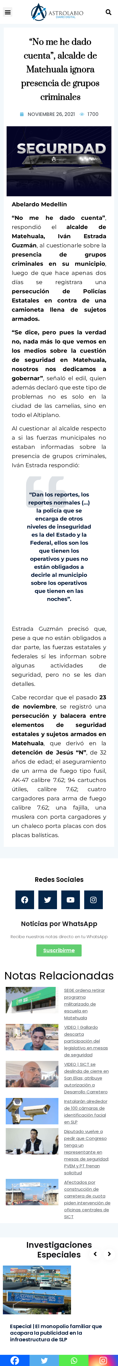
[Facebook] (24, 899)
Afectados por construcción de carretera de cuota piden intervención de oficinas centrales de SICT (87, 1199)
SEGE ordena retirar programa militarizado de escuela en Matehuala (84, 1004)
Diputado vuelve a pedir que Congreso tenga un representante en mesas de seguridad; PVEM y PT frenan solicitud (86, 1152)
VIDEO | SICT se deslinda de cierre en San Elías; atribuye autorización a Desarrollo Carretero (86, 1078)
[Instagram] (93, 899)
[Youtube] (70, 899)
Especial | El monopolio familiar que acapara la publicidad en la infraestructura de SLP (56, 1333)
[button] (7, 12)
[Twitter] (47, 899)
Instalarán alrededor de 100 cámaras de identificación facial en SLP (85, 1111)
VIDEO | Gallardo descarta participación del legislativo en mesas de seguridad (86, 1041)
